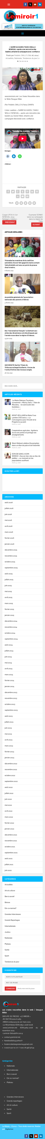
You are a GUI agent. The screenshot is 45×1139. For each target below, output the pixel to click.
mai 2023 (8, 734)
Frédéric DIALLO (20, 55)
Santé (7, 950)
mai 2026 (8, 520)
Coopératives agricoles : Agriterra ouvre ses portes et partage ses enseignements (25, 432)
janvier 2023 (9, 758)
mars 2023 (9, 746)
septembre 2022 (11, 781)
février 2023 (9, 752)
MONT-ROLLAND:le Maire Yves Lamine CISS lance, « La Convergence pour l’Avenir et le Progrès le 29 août (24, 418)
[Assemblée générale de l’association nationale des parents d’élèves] (22, 284)
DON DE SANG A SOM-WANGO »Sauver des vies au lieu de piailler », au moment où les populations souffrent (26, 457)
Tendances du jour (30, 58)
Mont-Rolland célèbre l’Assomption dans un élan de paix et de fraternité (26, 444)
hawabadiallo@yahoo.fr (13, 1041)
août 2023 (9, 716)
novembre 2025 (11, 556)
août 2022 (9, 787)
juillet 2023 (9, 722)
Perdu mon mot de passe (26, 988)
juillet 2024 (9, 651)
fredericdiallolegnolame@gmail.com (18, 1044)
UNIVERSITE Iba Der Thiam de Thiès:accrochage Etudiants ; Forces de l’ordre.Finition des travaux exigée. (20, 367)
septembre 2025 (11, 568)
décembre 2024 (11, 621)
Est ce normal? (13, 1078)
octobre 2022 (10, 775)
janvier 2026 (9, 544)
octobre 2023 (10, 704)
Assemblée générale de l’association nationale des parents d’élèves (19, 298)
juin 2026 (8, 514)
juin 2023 (8, 728)
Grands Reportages (12, 920)
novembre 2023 (11, 698)
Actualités (9, 58)
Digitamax (9, 1129)
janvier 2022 (9, 829)
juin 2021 (8, 870)
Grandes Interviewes (13, 914)
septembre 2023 (11, 710)
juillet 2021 (9, 864)
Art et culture (10, 891)
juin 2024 (8, 657)
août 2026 (9, 502)
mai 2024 (8, 663)
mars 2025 (9, 603)
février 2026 (9, 538)
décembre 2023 (11, 692)
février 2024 (9, 680)
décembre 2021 (11, 835)
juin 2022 (8, 799)
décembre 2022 (11, 764)
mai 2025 (8, 591)
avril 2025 (8, 597)
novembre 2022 (11, 769)
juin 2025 (8, 585)
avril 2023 (8, 740)
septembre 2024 (11, 639)
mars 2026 (9, 532)
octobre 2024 (10, 633)
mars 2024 (9, 675)
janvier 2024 (9, 686)
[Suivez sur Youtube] (35, 4)
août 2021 (8, 858)
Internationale (10, 926)
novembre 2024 (11, 627)
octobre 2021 (10, 847)
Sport (7, 956)
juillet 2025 (9, 580)
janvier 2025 (9, 615)
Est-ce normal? (10, 908)
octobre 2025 (10, 562)
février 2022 (9, 823)
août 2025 (9, 574)
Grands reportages (14, 1101)
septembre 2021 (11, 853)
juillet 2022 (9, 793)
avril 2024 (8, 669)
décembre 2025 (11, 550)
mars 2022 (9, 817)
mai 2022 (8, 805)
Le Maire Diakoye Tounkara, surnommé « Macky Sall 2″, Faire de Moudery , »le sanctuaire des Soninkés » (26, 403)
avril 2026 (8, 526)
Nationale (18, 58)
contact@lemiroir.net (12, 1037)
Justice (7, 932)
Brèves (7, 902)
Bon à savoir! (10, 896)
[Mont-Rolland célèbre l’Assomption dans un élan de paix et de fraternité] (8, 445)
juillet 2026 (9, 508)
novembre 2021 (11, 841)
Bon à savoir (12, 1074)
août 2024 (9, 645)
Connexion (10, 988)
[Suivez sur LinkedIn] (40, 4)
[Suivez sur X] (30, 4)
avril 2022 (8, 811)
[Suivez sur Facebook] (25, 4)
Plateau (8, 944)
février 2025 (9, 609)
